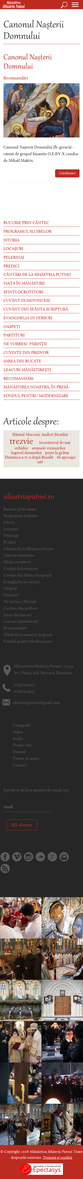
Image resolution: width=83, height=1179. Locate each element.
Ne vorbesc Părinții (25, 344)
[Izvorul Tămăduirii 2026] (21, 1000)
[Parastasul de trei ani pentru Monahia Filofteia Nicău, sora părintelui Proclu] (62, 1124)
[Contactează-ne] (64, 856)
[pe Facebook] (5, 856)
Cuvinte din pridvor (26, 353)
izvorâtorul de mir (55, 443)
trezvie (21, 442)
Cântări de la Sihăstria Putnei (37, 275)
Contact (20, 765)
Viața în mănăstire (24, 284)
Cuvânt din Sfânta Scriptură (35, 310)
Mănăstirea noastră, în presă (35, 387)
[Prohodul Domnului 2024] (62, 1042)
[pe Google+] (52, 856)
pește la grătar (57, 453)
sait (40, 462)
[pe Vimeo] (16, 856)
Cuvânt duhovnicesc (27, 301)
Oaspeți (11, 327)
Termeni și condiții (57, 1158)
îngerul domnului (26, 453)
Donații (19, 752)
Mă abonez (21, 825)
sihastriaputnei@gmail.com (36, 703)
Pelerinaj (13, 258)
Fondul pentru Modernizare (35, 396)
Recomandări (15, 78)
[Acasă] (12, 5)
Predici (11, 266)
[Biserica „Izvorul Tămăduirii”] (62, 1000)
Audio (18, 739)
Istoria (11, 240)
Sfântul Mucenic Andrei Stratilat (40, 435)
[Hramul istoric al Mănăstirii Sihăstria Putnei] (62, 959)
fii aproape (66, 458)
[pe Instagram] (28, 856)
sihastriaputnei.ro (28, 497)
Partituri (14, 335)
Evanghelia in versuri (27, 318)
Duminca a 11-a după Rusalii (29, 458)
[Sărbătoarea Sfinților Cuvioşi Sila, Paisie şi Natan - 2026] (62, 918)
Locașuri (13, 249)
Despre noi (22, 745)
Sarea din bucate (22, 361)
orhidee (21, 448)
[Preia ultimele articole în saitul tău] (5, 868)
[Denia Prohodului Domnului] (62, 1083)
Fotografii (21, 726)
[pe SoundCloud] (40, 856)
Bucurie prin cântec (26, 223)
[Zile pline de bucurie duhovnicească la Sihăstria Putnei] (21, 1042)
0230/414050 (24, 685)
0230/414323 (24, 691)
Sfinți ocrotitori (23, 292)
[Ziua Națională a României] (21, 959)
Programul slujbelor (27, 232)
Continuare (67, 173)
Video (18, 732)
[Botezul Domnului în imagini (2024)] (21, 1083)
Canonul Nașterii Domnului (27, 62)
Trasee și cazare (26, 759)
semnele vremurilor (49, 448)
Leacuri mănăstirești (27, 370)
